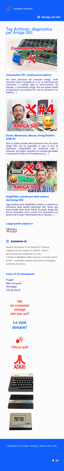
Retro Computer (14, 283)
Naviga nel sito (51, 17)
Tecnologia (11, 286)
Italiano (13, 229)
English (13, 231)
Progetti (10, 279)
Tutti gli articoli (13, 290)
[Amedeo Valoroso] (19, 8)
